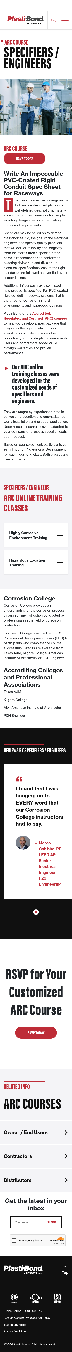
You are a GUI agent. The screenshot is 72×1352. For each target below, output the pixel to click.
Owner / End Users (26, 1132)
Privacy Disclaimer (15, 1331)
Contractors (18, 1156)
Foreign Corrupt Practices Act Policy (27, 1318)
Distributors (18, 1180)
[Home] (25, 20)
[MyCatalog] (53, 20)
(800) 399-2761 (33, 1311)
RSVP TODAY (24, 158)
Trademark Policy (15, 1324)
